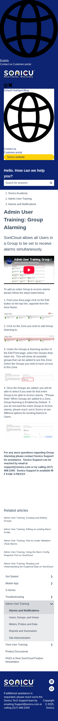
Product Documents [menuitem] (16, 651)
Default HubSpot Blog (16, 80)
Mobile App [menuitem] (11, 583)
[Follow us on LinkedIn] (51, 681)
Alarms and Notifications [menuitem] (24, 610)
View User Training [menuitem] (16, 644)
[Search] (51, 183)
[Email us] (51, 688)
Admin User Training (20, 198)
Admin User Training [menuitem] (17, 603)
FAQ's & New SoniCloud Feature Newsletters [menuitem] (24, 660)
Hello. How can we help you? (24, 173)
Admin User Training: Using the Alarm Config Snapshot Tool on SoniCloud (26, 553)
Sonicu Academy (18, 193)
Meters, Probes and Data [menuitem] (23, 624)
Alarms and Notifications (22, 204)
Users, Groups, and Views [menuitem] (24, 617)
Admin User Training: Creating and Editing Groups (25, 519)
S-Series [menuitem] (10, 590)
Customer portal (22, 64)
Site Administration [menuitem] (19, 637)
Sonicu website (16, 157)
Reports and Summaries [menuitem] (23, 631)
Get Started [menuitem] (11, 576)
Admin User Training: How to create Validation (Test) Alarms (27, 542)
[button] (51, 576)
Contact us (6, 64)
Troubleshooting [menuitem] (14, 597)
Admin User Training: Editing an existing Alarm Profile (27, 531)
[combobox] (26, 183)
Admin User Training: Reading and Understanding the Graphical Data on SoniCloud (28, 565)
